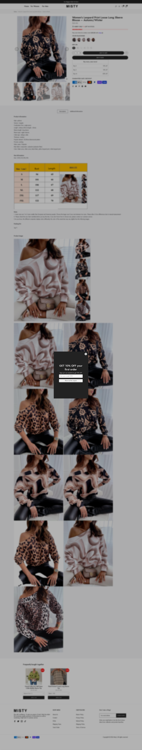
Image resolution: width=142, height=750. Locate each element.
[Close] (86, 354)
